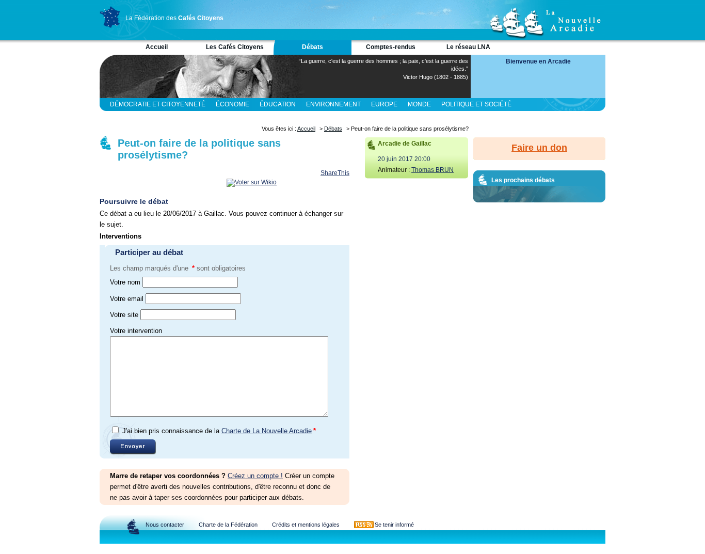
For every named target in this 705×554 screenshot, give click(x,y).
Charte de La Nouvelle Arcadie (266, 431)
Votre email (126, 299)
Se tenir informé (394, 524)
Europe (384, 104)
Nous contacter (165, 524)
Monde (419, 104)
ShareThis (335, 173)
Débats (312, 47)
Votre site (124, 315)
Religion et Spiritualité (150, 117)
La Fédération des (174, 18)
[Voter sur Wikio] (252, 182)
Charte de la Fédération (228, 524)
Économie (232, 104)
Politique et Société (476, 104)
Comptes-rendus (390, 47)
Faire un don (539, 148)
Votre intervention (136, 331)
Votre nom (125, 282)
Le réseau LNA (468, 47)
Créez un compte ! (255, 476)
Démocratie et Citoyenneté (157, 104)
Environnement (333, 104)
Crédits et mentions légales (306, 524)
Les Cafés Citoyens (235, 47)
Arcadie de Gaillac (404, 143)
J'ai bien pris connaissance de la (219, 431)
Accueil (157, 47)
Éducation (278, 104)
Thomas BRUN (432, 169)
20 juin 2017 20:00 (404, 159)
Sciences (218, 117)
